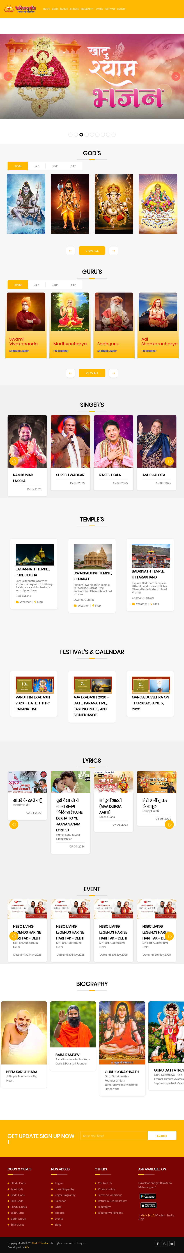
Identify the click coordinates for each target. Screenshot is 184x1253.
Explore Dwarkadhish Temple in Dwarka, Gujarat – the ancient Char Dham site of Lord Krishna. (93, 589)
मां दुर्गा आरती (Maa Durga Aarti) (67, 806)
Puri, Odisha (23, 595)
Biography (87, 9)
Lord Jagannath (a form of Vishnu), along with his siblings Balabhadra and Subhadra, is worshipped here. (34, 585)
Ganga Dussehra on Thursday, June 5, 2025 (150, 703)
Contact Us (105, 1183)
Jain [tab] (36, 166)
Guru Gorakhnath (26, 1071)
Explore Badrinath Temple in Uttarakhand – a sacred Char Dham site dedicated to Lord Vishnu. (149, 587)
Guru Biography (64, 1189)
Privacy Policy (106, 1189)
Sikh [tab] (73, 166)
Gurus (64, 9)
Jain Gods (17, 1189)
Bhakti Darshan (40, 1243)
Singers (74, 9)
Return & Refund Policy (112, 1200)
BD (27, 1247)
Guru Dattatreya (74, 1070)
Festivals (110, 9)
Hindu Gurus (19, 1206)
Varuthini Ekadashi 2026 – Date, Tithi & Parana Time (33, 703)
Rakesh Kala (67, 474)
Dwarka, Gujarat (84, 599)
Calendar (60, 1200)
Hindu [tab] (18, 166)
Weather (25, 601)
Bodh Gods (18, 1195)
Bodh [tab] (55, 166)
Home (46, 9)
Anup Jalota (110, 474)
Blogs (57, 1224)
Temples (59, 1212)
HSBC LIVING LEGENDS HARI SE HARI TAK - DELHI (27, 932)
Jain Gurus (17, 1212)
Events (121, 9)
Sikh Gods (17, 1200)
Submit (162, 1135)
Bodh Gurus (18, 1218)
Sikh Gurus (17, 1224)
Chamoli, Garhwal (143, 597)
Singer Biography (64, 1195)
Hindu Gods (18, 1183)
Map (40, 601)
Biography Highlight (110, 1212)
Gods (55, 9)
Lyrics (99, 9)
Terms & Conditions (110, 1195)
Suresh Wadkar (27, 474)
